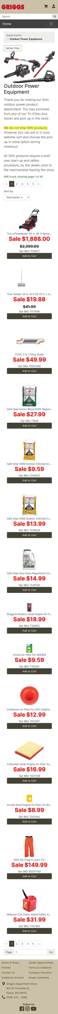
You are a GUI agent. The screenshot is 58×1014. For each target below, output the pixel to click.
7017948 (35, 311)
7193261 (35, 666)
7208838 (34, 530)
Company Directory (40, 972)
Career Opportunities (41, 962)
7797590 (35, 926)
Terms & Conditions (40, 967)
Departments (14, 35)
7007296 (35, 775)
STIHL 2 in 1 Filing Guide (29, 354)
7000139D (35, 366)
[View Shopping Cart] (46, 6)
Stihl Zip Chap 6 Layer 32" (29, 859)
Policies (6, 967)
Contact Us (8, 972)
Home (6, 24)
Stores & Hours (10, 962)
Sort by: (8, 191)
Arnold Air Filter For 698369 (29, 654)
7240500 (34, 585)
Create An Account (13, 977)
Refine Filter (13, 48)
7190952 (35, 625)
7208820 (34, 475)
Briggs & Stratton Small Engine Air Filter (30, 614)
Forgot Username (39, 977)
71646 (34, 420)
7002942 (34, 816)
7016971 (35, 251)
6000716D (35, 871)
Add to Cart (29, 255)
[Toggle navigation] (51, 24)
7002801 (35, 721)
